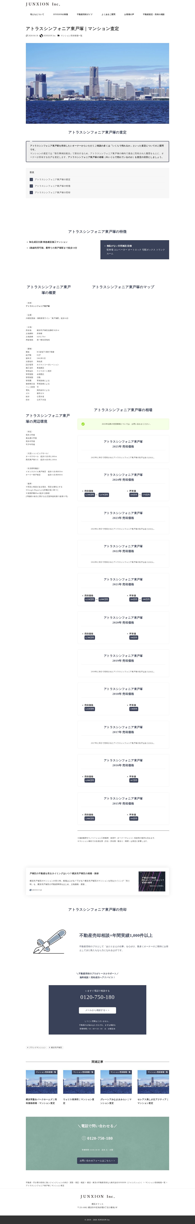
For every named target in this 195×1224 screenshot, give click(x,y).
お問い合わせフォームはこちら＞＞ (97, 1160)
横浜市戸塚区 (56, 1047)
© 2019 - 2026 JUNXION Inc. (97, 1220)
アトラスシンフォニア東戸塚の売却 (52, 192)
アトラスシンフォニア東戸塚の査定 (52, 179)
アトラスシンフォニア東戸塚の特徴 (52, 186)
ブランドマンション (37, 1047)
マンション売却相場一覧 (71, 36)
